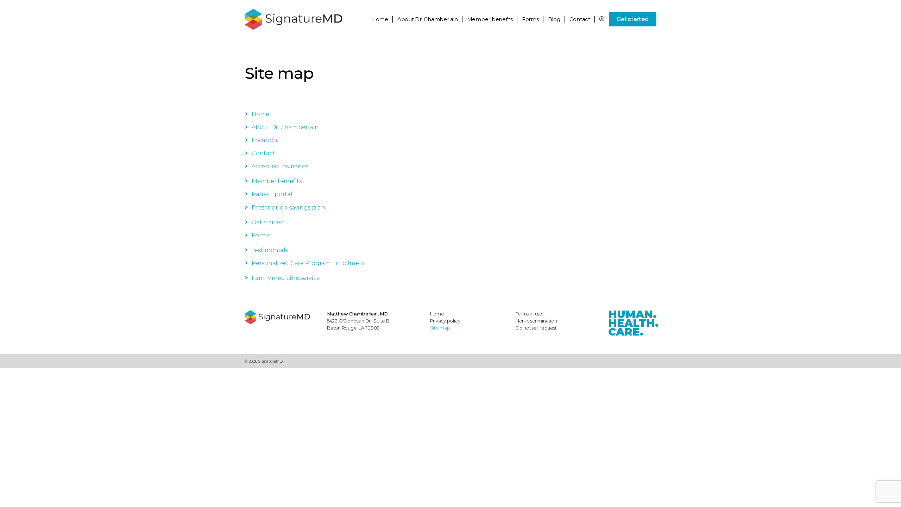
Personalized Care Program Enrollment (308, 263)
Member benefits (277, 181)
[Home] (282, 317)
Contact (579, 19)
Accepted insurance (280, 166)
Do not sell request (536, 328)
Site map (440, 328)
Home (379, 19)
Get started (632, 19)
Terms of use (529, 314)
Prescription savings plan (288, 207)
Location (264, 140)
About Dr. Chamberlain (285, 127)
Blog (554, 19)
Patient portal (272, 194)
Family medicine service (286, 278)
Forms (530, 19)
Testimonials (270, 250)
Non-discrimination (536, 321)
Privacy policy (445, 321)
